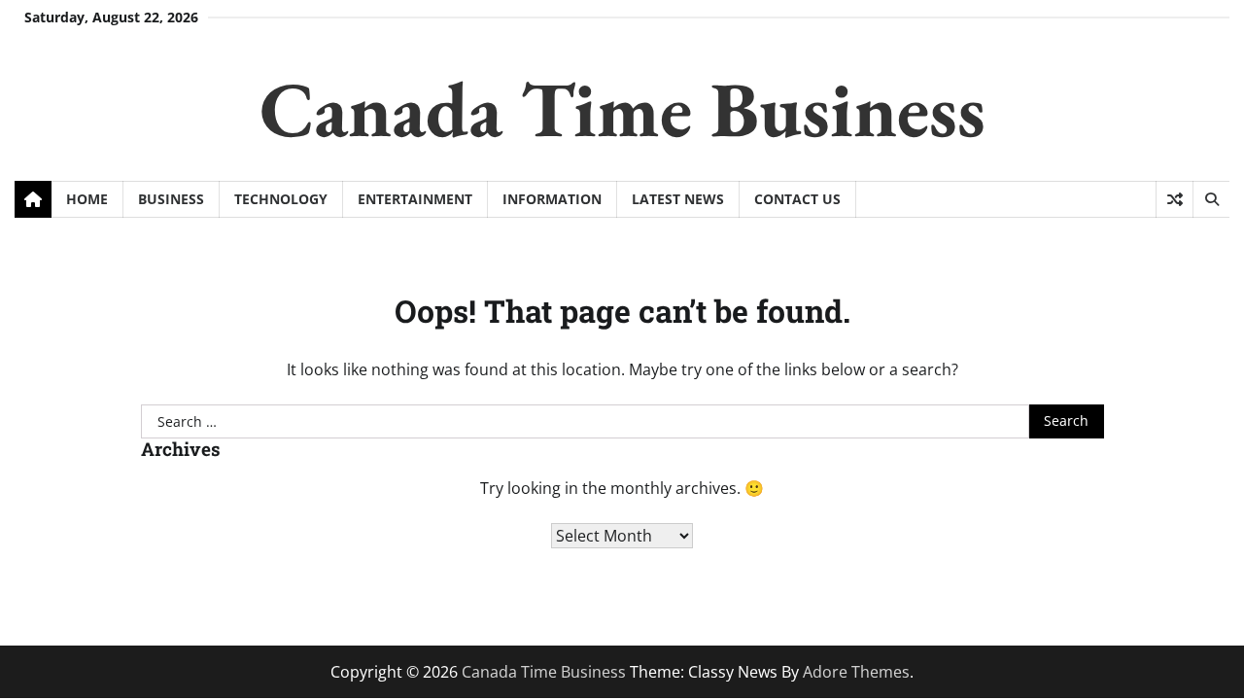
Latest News (678, 199)
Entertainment (415, 199)
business (171, 199)
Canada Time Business (622, 108)
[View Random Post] (1174, 199)
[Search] (1210, 199)
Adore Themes (856, 671)
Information (552, 199)
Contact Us (797, 199)
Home (87, 199)
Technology (281, 199)
